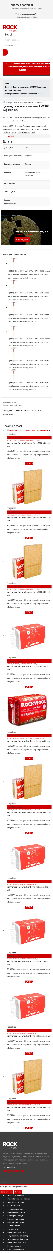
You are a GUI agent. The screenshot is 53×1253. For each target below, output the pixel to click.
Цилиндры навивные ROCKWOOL (23, 129)
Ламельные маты (13, 1229)
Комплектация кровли (15, 1219)
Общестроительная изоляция (30, 440)
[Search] (5, 52)
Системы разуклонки (15, 1209)
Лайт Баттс (16, 664)
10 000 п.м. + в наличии (23, 234)
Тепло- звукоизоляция (15, 1195)
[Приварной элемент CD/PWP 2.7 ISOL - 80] (29, 307)
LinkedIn (20, 132)
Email (33, 132)
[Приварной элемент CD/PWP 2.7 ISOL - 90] (29, 285)
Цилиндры (46, 129)
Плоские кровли (28, 65)
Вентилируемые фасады (16, 1212)
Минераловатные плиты (16, 1232)
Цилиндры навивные (15, 1249)
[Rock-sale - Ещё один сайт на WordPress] (10, 28)
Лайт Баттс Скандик (19, 738)
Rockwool (26, 126)
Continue (18, 1192)
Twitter (13, 132)
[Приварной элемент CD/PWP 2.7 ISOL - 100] (29, 263)
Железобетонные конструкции (18, 1199)
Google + (27, 132)
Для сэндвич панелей (22, 66)
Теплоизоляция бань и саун (17, 1239)
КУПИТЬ (29, 463)
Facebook (6, 132)
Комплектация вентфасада (17, 1222)
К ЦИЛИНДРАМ (22, 239)
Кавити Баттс (17, 440)
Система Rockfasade (14, 1226)
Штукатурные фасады (15, 1216)
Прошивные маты (14, 1246)
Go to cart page (6, 1192)
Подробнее (11, 434)
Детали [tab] (11, 136)
